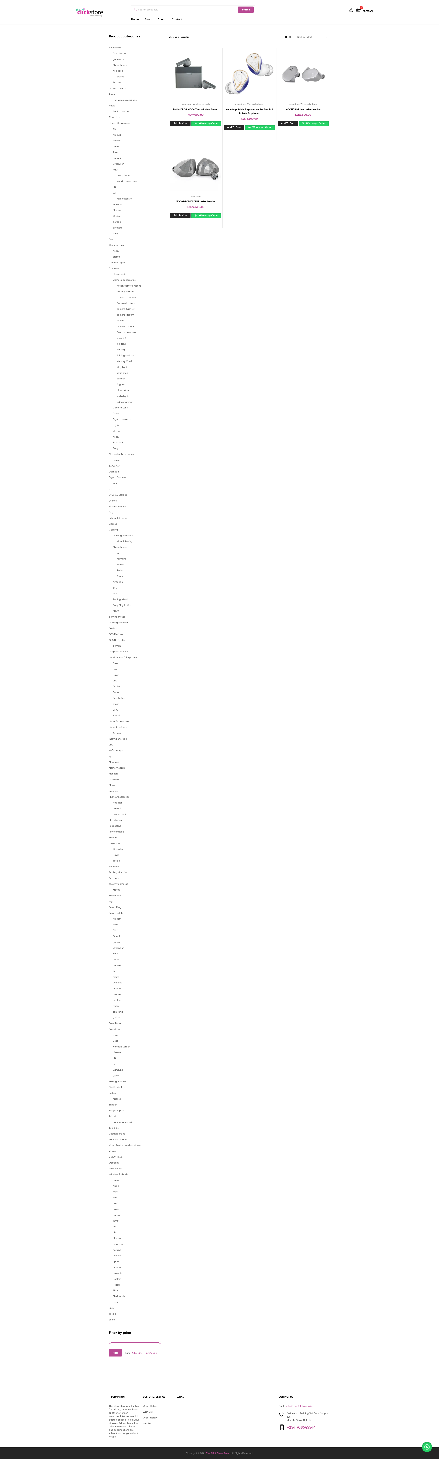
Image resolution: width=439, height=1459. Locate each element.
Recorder (114, 866)
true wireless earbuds (125, 99)
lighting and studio (127, 355)
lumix (115, 483)
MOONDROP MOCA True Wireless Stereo (195, 109)
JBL (115, 186)
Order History (150, 1405)
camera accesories (123, 1121)
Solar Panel (115, 1023)
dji (110, 488)
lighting (121, 349)
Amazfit (117, 140)
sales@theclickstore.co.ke (299, 1406)
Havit (115, 674)
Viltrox (112, 1150)
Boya (112, 239)
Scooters (113, 878)
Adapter (117, 802)
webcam (114, 1162)
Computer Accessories (121, 454)
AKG (115, 128)
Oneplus (117, 982)
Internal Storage (118, 738)
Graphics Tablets (118, 651)
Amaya (117, 134)
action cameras (117, 88)
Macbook (114, 761)
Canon (116, 413)
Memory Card (124, 361)
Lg (114, 1063)
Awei (115, 152)
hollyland (122, 558)
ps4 (115, 587)
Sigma (116, 256)
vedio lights (123, 396)
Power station (116, 831)
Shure (120, 576)
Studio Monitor (117, 1087)
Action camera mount (129, 285)
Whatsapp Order (208, 123)
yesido (116, 1017)
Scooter (117, 82)
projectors (114, 843)
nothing (117, 1249)
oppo (116, 1261)
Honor (116, 959)
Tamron (113, 1104)
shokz (116, 703)
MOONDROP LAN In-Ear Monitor (303, 109)
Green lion (118, 163)
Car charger (120, 53)
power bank (119, 814)
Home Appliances (118, 727)
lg (110, 756)
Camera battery (126, 303)
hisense (117, 1098)
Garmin (117, 936)
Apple (116, 1185)
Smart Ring (115, 907)
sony (115, 233)
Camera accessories (124, 279)
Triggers (121, 384)
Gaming (113, 529)
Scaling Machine (118, 872)
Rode (119, 570)
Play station (115, 819)
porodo (117, 221)
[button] (427, 1447)
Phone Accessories (119, 796)
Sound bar (115, 1029)
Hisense (117, 1052)
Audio (112, 105)
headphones (123, 175)
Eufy (111, 512)
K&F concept (116, 750)
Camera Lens (116, 244)
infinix (116, 1220)
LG (114, 192)
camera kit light (125, 314)
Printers (113, 837)
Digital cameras (121, 419)
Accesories (115, 47)
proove (117, 994)
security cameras (118, 883)
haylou (116, 1209)
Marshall (117, 204)
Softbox (121, 378)
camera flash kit (125, 308)
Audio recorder (121, 111)
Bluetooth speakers (119, 123)
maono (120, 564)
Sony (115, 448)
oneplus (113, 790)
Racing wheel (120, 599)
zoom (112, 1319)
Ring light (122, 367)
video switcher (125, 401)
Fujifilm (116, 425)
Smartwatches (117, 912)
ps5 (115, 593)
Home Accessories (119, 721)
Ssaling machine (118, 1081)
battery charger (125, 291)
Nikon (116, 250)
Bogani (117, 157)
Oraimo (117, 215)
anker (116, 146)
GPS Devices (116, 634)
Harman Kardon (121, 1046)
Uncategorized (117, 1133)
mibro (116, 976)
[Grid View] (286, 37)
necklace (118, 70)
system (112, 1092)
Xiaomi (116, 889)
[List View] (290, 37)
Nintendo (118, 581)
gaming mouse (117, 616)
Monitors (113, 773)
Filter (115, 1352)
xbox (111, 1307)
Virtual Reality (124, 541)
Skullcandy (119, 1296)
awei (115, 1034)
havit (115, 169)
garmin (117, 645)
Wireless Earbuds (201, 104)
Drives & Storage (118, 494)
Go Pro (116, 430)
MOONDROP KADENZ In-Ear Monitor (196, 201)
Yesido (116, 860)
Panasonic (118, 442)
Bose (115, 669)
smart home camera (128, 181)
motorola (114, 779)
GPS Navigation (117, 640)
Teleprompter (116, 1110)
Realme (117, 1000)
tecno (116, 1302)
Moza (112, 785)
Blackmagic (119, 273)
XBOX (116, 610)
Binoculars (114, 117)
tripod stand (123, 390)
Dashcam (114, 471)
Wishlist (147, 1423)
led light (121, 343)
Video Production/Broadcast (125, 1145)
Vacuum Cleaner (118, 1139)
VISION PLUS (115, 1156)
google (117, 942)
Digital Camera (117, 477)
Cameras (114, 268)
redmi (116, 1005)
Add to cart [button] (180, 123)
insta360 (121, 338)
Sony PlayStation (122, 605)
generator (118, 59)
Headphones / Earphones (123, 657)
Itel (114, 971)
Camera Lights (117, 262)
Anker (112, 94)
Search (246, 9)
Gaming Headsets (123, 535)
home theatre (124, 198)
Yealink (117, 715)
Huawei (117, 965)
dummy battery (125, 326)
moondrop (187, 104)
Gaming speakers (118, 622)
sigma (112, 901)
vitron (116, 1075)
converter (114, 465)
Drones (113, 500)
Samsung (118, 1069)
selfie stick (122, 372)
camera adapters (126, 297)
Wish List (147, 1411)
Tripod (112, 1116)
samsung (118, 1011)
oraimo (120, 76)
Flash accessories (126, 332)
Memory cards (117, 767)
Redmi (116, 1284)
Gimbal (113, 628)
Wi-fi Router (115, 1168)
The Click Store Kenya (218, 1453)
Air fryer (117, 732)
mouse (116, 459)
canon (120, 320)
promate (117, 227)
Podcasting (115, 825)
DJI (118, 552)
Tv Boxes (113, 1127)
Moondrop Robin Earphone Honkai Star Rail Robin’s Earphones (249, 111)
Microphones (120, 65)
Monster (117, 210)
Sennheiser (119, 698)
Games (113, 523)
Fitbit (115, 930)
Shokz (116, 1290)
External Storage (118, 517)
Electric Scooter (117, 506)
